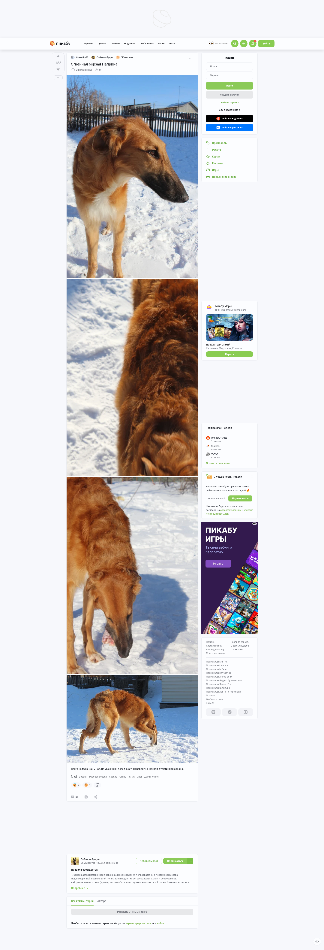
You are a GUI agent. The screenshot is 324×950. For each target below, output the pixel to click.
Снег (139, 776)
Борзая (83, 776)
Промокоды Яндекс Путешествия (224, 680)
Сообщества (147, 43)
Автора (101, 901)
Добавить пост (149, 861)
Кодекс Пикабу (214, 645)
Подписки (129, 43)
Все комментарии (82, 901)
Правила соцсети (240, 642)
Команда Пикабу (215, 649)
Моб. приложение (215, 653)
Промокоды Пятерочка (218, 673)
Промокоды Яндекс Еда (218, 684)
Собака (113, 776)
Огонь (122, 776)
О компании (237, 649)
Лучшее (102, 43)
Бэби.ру (210, 703)
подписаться (240, 498)
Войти (266, 43)
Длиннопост (151, 776)
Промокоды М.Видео (217, 669)
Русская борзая (98, 776)
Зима (131, 776)
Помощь (210, 642)
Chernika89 (82, 57)
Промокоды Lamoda (217, 665)
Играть (229, 354)
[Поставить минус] (58, 70)
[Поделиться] (96, 796)
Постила (210, 695)
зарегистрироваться (138, 923)
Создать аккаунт (229, 94)
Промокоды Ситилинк (218, 688)
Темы (172, 43)
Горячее (88, 43)
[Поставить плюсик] (58, 56)
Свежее (115, 43)
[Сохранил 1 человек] (86, 796)
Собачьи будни (90, 859)
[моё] (74, 776)
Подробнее (78, 888)
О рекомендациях (240, 645)
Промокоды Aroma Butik (219, 676)
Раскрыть (132, 911)
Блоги (161, 43)
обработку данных (230, 510)
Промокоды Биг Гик (216, 661)
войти (160, 923)
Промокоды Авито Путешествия (223, 691)
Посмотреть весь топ (218, 463)
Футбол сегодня (214, 699)
